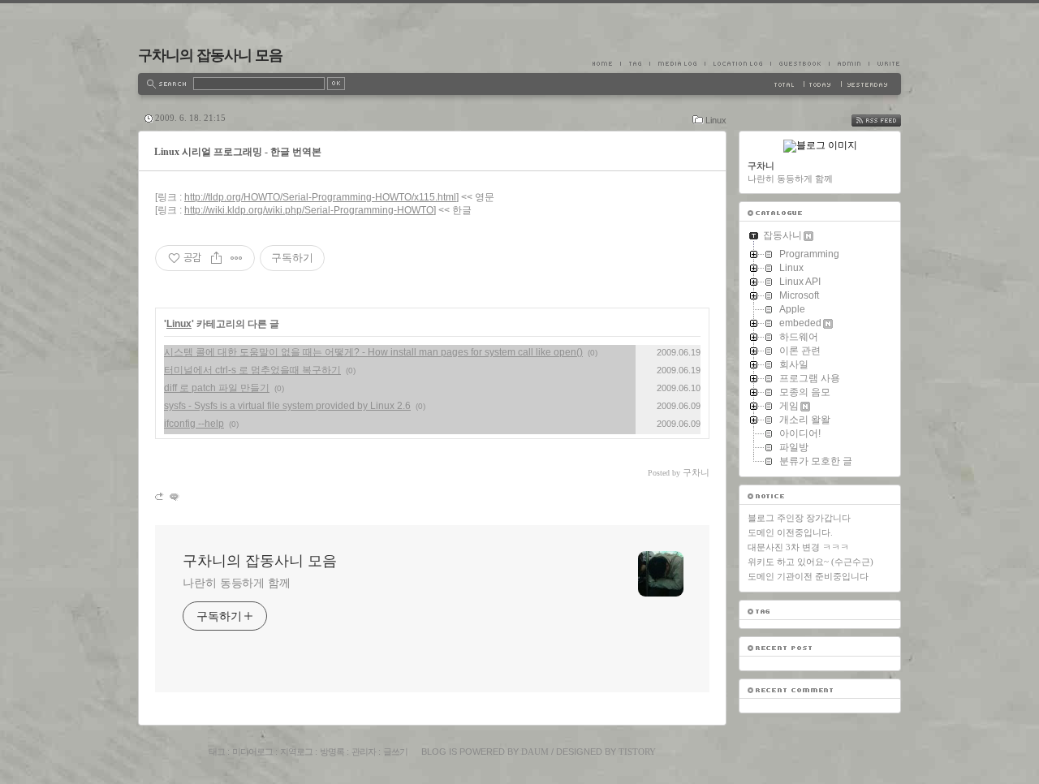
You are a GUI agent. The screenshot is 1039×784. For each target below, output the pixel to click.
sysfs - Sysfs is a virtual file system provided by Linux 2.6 (287, 405)
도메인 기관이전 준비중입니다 (808, 576)
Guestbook (799, 63)
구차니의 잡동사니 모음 (210, 55)
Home (606, 63)
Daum (535, 751)
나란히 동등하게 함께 (237, 582)
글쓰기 (395, 751)
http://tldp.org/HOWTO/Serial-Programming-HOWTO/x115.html (320, 197)
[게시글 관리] (236, 258)
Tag (634, 63)
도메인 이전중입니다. (790, 532)
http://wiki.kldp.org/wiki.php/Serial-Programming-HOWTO (308, 210)
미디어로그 (252, 751)
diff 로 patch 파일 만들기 (216, 388)
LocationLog (737, 63)
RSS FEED (888, 120)
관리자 (363, 751)
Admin (849, 63)
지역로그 (296, 751)
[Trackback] (160, 496)
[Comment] (173, 496)
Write (885, 63)
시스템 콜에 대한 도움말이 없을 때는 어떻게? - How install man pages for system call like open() (373, 352)
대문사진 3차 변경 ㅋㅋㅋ (798, 547)
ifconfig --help (194, 423)
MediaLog (677, 63)
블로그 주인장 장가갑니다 (799, 518)
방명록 (332, 751)
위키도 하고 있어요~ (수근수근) (810, 561)
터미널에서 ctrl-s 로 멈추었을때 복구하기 (252, 370)
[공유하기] (216, 258)
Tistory (637, 751)
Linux (715, 120)
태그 (217, 751)
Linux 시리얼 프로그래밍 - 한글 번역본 (237, 151)
